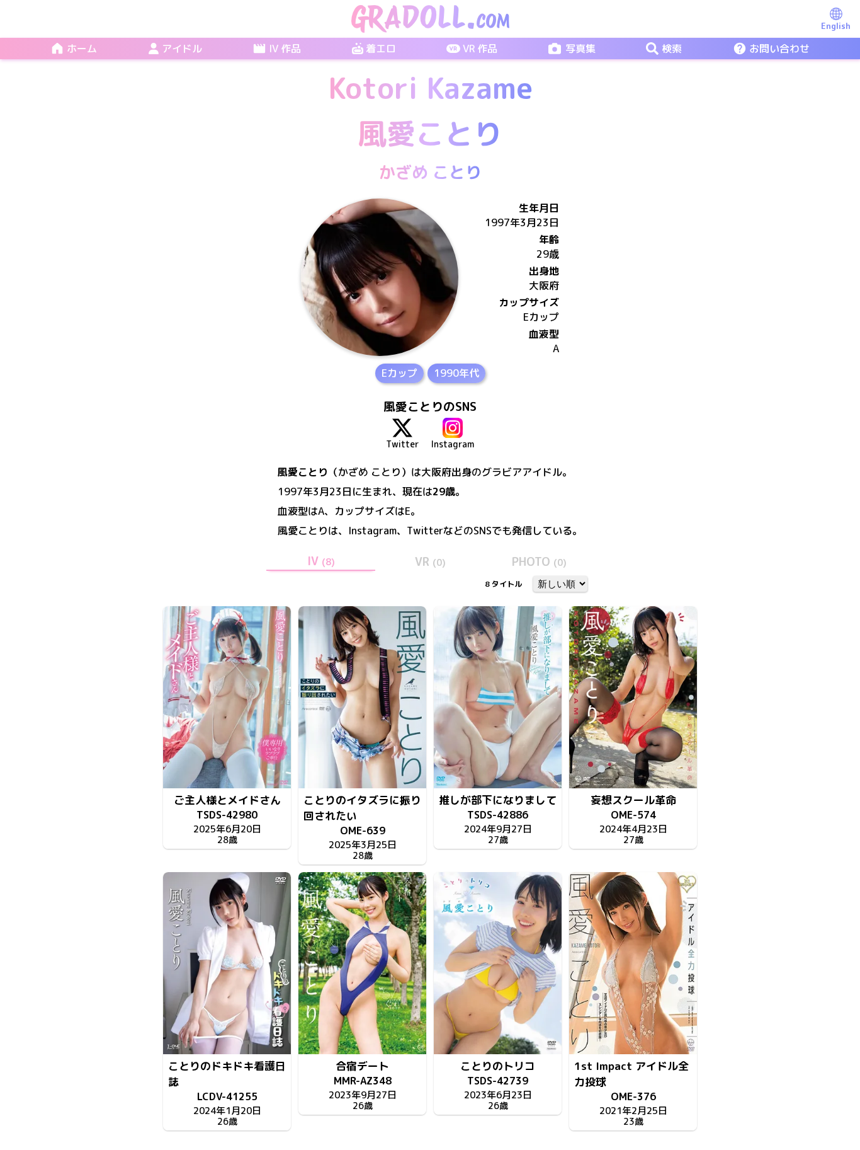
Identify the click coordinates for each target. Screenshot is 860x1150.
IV (321, 561)
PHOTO (539, 562)
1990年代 (456, 373)
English (836, 26)
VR (430, 562)
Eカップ (399, 373)
